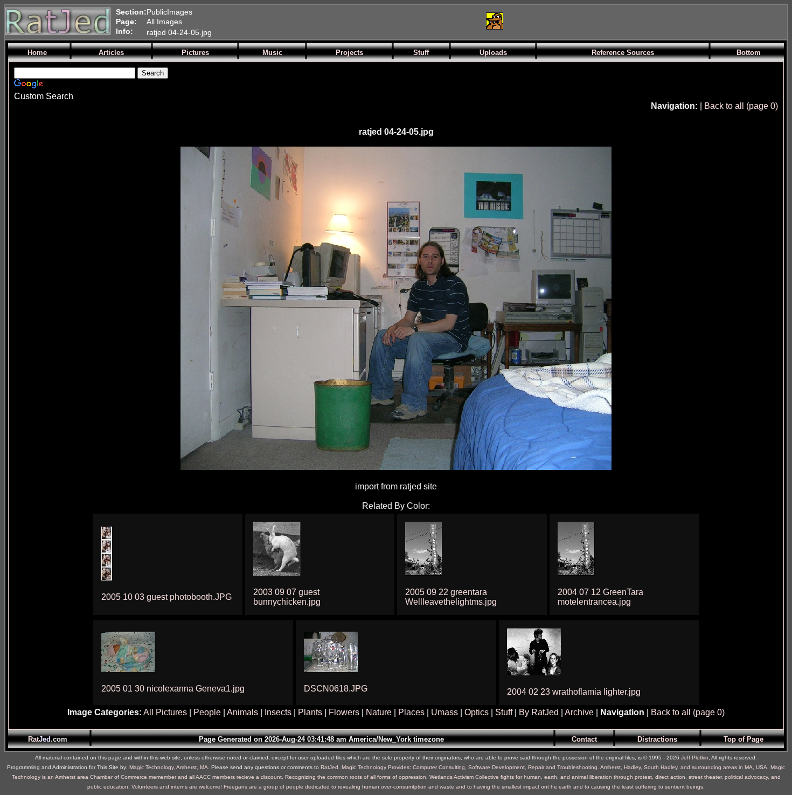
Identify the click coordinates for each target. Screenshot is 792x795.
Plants (310, 712)
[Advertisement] (350, 21)
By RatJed (539, 712)
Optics (476, 712)
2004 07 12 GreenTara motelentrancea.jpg (600, 596)
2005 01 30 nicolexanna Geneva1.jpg (173, 688)
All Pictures (165, 712)
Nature (379, 712)
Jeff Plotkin (694, 758)
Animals (242, 712)
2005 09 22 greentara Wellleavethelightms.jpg (451, 596)
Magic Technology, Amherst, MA (168, 767)
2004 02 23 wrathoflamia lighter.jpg (574, 691)
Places (411, 712)
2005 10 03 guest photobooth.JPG (166, 597)
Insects (278, 712)
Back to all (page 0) (741, 105)
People (207, 712)
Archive (579, 712)
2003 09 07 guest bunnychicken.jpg (287, 596)
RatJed (329, 767)
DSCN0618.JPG (335, 688)
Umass (444, 712)
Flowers (344, 712)
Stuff (503, 712)
